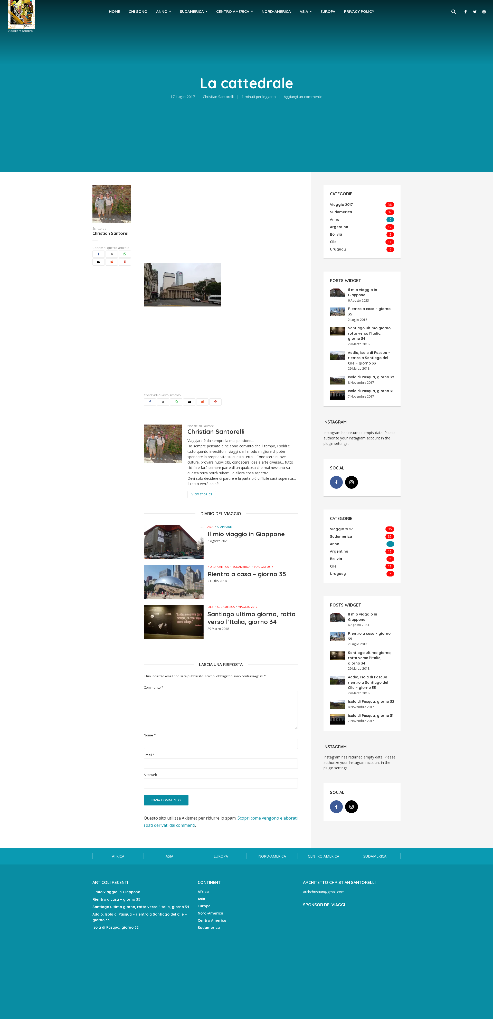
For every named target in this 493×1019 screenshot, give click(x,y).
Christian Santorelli (218, 96)
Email (149, 755)
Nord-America (276, 11)
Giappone (224, 526)
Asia (304, 11)
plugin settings (336, 443)
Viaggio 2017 (263, 567)
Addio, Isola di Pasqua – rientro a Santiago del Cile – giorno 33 (369, 358)
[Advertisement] (221, 221)
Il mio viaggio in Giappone (246, 534)
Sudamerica (192, 11)
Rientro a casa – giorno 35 (246, 574)
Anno (161, 11)
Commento (153, 687)
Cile (210, 607)
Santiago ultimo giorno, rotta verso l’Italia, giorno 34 (251, 618)
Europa (327, 11)
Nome (150, 735)
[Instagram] (351, 482)
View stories (202, 494)
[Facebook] (336, 482)
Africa (118, 856)
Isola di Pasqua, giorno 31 (370, 391)
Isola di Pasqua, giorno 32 (371, 377)
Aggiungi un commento (303, 96)
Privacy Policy (359, 11)
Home (114, 11)
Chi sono (138, 11)
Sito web (150, 775)
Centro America (232, 11)
